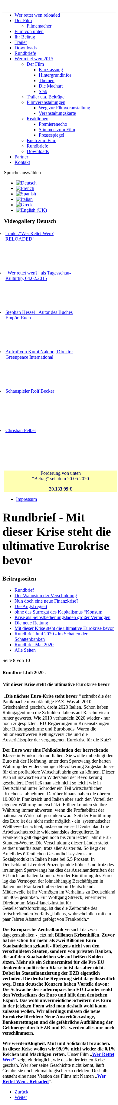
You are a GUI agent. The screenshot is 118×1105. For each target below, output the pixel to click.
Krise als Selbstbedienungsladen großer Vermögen (62, 617)
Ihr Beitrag (25, 36)
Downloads (26, 47)
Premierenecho (53, 124)
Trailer (21, 42)
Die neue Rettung (31, 622)
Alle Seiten (25, 650)
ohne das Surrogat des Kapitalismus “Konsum (58, 611)
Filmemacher (39, 25)
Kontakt (22, 162)
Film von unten (29, 31)
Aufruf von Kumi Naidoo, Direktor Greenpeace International (39, 354)
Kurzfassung (51, 69)
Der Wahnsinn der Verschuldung (46, 595)
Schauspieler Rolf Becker (29, 391)
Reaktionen (37, 118)
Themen (46, 80)
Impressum (26, 499)
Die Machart (51, 85)
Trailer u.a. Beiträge (45, 96)
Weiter (21, 1097)
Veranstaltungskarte (57, 113)
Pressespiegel (51, 135)
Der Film (23, 20)
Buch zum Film (41, 140)
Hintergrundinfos (55, 75)
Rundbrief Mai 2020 (34, 644)
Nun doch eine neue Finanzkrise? (46, 601)
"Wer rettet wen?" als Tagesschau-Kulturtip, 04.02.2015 (38, 275)
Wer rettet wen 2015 (34, 58)
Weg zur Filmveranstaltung (64, 107)
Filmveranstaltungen (46, 102)
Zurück (21, 1091)
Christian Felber (20, 430)
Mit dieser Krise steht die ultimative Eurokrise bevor (64, 628)
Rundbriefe (25, 53)
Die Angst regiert (31, 606)
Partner (21, 156)
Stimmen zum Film (57, 129)
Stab (43, 91)
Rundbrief (24, 590)
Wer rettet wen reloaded (37, 15)
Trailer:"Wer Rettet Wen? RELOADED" (29, 236)
